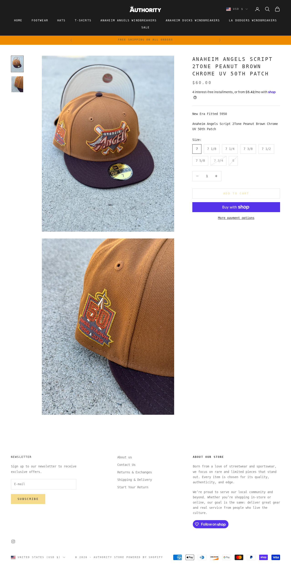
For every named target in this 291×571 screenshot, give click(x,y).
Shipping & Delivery (134, 480)
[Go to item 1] (17, 64)
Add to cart (236, 193)
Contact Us (126, 465)
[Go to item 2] (17, 84)
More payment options (236, 218)
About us (124, 457)
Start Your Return (132, 487)
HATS (61, 20)
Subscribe (28, 499)
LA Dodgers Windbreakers (253, 20)
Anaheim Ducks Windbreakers (193, 20)
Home (18, 20)
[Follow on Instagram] (13, 541)
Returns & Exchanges (134, 472)
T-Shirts (83, 20)
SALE (145, 27)
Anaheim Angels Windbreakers (128, 20)
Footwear (40, 20)
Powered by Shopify (144, 557)
